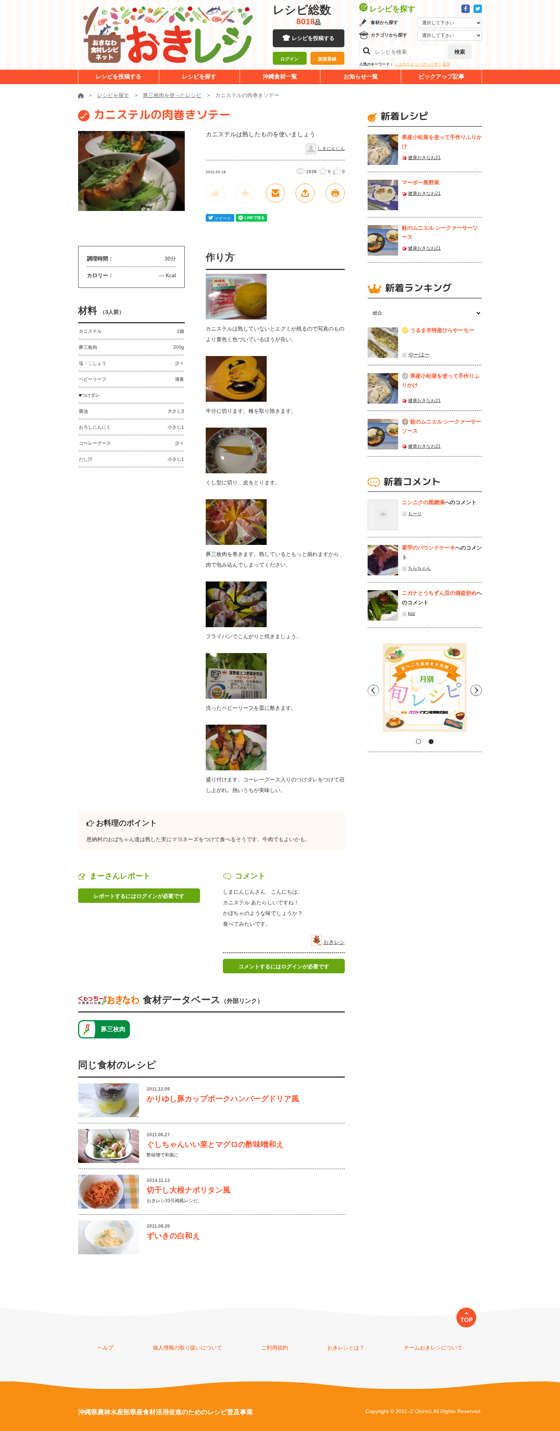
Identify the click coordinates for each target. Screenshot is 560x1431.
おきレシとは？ (346, 1348)
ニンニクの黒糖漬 (423, 502)
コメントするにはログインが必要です (283, 966)
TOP (466, 1320)
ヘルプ (106, 1348)
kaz (411, 613)
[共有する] (305, 193)
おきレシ (334, 942)
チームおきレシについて (433, 1348)
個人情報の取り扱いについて (187, 1348)
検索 (459, 52)
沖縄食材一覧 (280, 76)
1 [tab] (418, 741)
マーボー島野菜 (420, 182)
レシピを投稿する (313, 38)
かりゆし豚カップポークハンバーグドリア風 (223, 1098)
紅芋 (446, 64)
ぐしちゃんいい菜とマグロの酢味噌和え (215, 1144)
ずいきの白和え (173, 1235)
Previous (373, 690)
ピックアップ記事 (441, 76)
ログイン (289, 59)
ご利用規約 (274, 1348)
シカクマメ (404, 64)
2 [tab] (431, 741)
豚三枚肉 (113, 1029)
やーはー (419, 354)
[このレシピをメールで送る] (275, 193)
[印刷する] (335, 193)
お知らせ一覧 (361, 76)
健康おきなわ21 (424, 157)
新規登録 (327, 59)
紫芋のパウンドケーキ (428, 548)
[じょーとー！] (215, 193)
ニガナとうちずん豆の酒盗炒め (439, 593)
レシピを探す (199, 76)
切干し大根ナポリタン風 (188, 1190)
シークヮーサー (428, 64)
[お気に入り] (245, 193)
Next (476, 690)
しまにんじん (331, 148)
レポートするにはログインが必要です (139, 896)
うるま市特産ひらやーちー (442, 330)
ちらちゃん (419, 568)
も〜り (415, 513)
